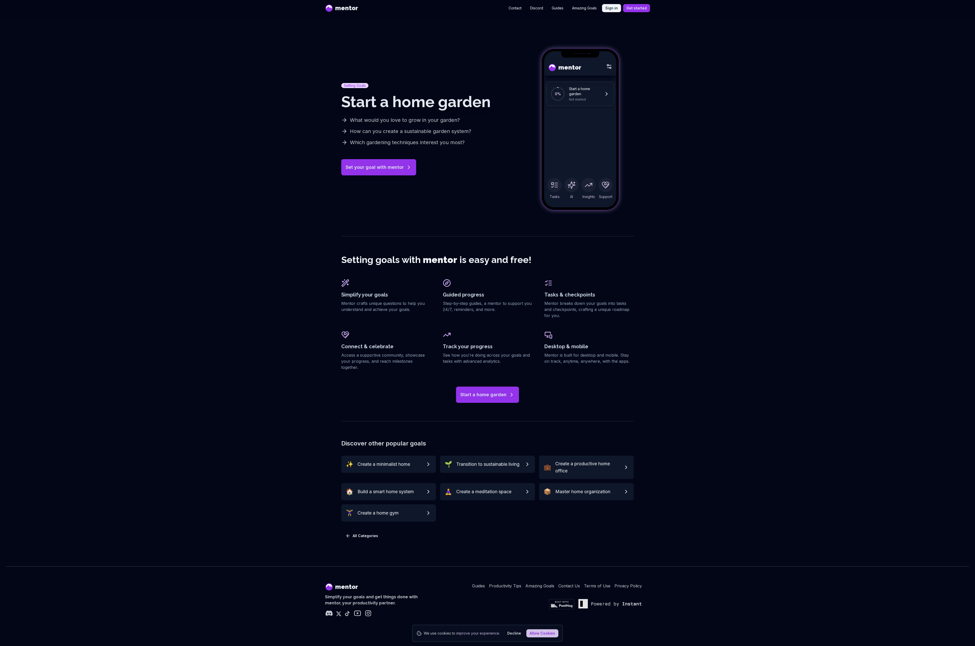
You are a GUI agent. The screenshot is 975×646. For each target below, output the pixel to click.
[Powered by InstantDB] (610, 604)
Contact (515, 8)
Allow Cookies (542, 633)
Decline (514, 633)
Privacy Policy (628, 585)
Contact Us (569, 585)
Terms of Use (597, 585)
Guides (557, 8)
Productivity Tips (505, 585)
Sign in (611, 8)
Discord (536, 8)
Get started (636, 8)
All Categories (365, 536)
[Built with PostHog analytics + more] (561, 604)
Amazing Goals (584, 8)
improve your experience (477, 633)
